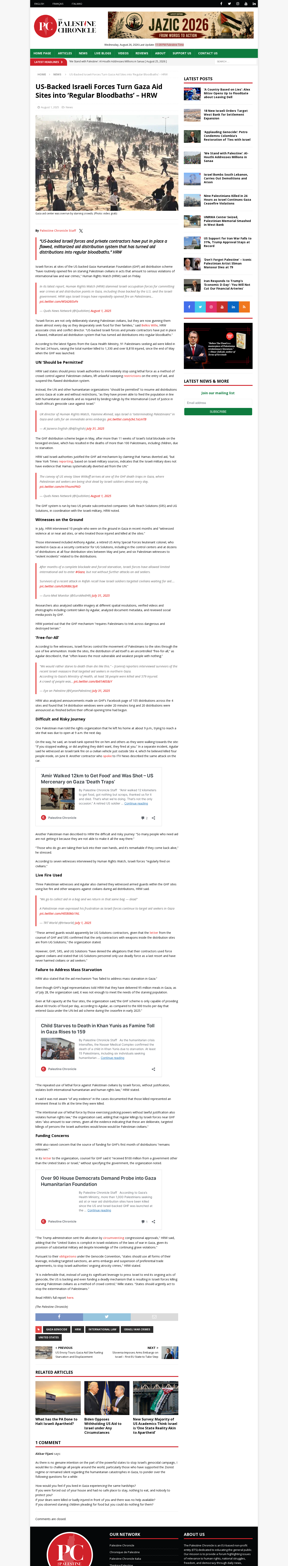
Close (213, 711)
